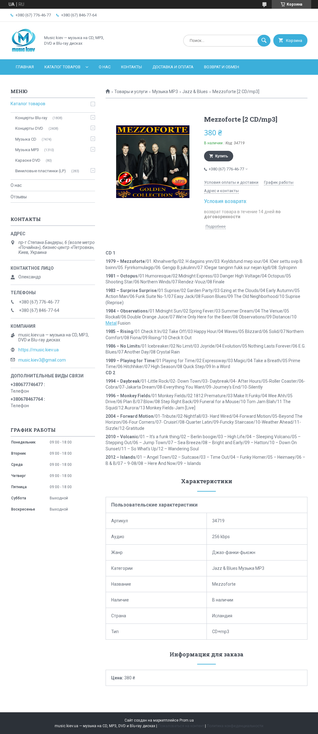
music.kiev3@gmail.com (42, 360)
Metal (111, 323)
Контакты (131, 67)
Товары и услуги (131, 91)
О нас (105, 67)
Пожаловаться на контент (181, 726)
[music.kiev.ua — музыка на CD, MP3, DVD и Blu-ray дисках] (24, 51)
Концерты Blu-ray (31, 117)
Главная (25, 67)
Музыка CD (25, 139)
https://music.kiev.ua (38, 349)
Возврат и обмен (221, 67)
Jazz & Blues (195, 91)
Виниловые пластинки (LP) (40, 171)
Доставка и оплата (172, 67)
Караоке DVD (27, 160)
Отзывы (19, 196)
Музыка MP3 (165, 91)
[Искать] (263, 41)
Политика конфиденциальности (235, 726)
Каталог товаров (62, 67)
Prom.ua (186, 720)
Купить (221, 156)
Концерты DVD (29, 128)
